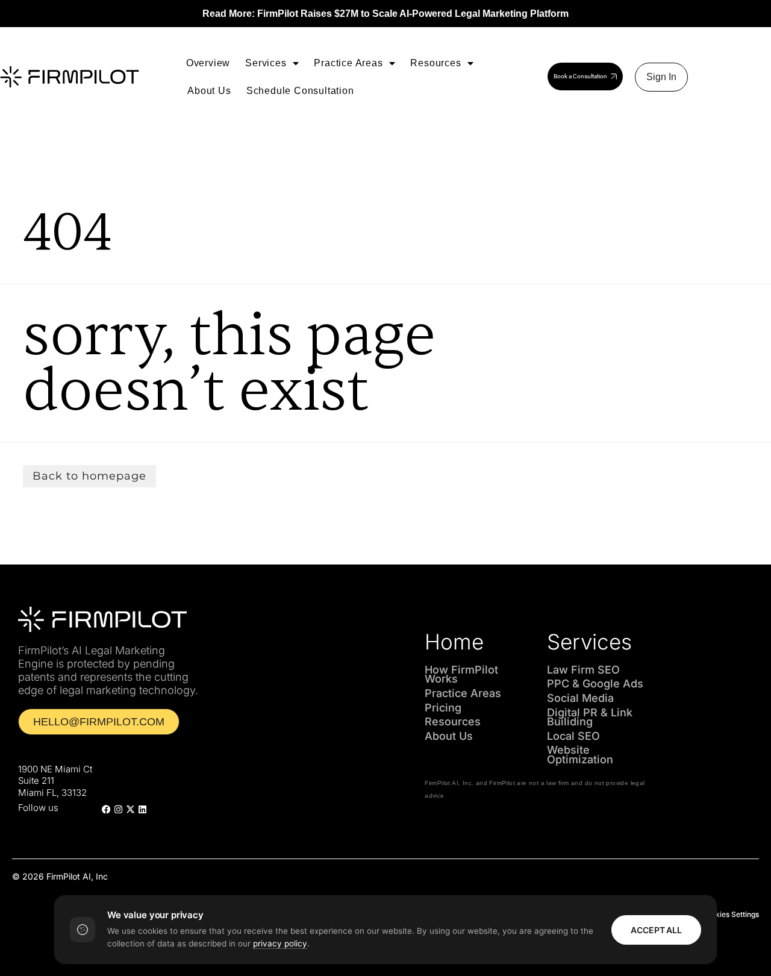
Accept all (656, 930)
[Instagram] (118, 809)
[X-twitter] (130, 809)
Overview (208, 63)
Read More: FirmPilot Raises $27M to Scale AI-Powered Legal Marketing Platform (385, 13)
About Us (209, 91)
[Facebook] (106, 809)
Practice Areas (348, 63)
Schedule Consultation (300, 91)
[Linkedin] (142, 809)
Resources (435, 63)
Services (265, 63)
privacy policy (280, 943)
